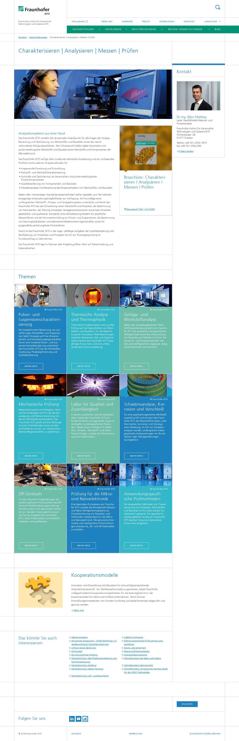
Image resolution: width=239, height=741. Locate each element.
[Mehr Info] (40, 296)
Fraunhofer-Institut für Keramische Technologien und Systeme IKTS (34, 22)
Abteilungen (113, 29)
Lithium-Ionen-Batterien (83, 648)
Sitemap (76, 733)
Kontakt (189, 21)
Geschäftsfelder (83, 29)
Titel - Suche (217, 7)
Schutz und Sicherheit (135, 648)
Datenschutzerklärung (205, 733)
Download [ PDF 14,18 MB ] (141, 209)
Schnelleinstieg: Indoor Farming (87, 669)
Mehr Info (31, 366)
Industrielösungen (144, 29)
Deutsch (23, 37)
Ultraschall (76, 651)
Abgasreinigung (79, 637)
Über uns (107, 21)
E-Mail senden (186, 151)
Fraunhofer (79, 21)
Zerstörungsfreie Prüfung (84, 655)
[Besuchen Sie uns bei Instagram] (85, 719)
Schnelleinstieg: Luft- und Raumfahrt (90, 676)
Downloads (166, 21)
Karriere (127, 21)
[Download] (146, 149)
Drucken (187, 704)
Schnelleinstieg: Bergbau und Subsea (142, 658)
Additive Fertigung (133, 637)
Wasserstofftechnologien (137, 651)
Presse (146, 21)
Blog (218, 29)
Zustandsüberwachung (135, 655)
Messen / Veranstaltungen (185, 29)
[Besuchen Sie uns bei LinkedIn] (72, 719)
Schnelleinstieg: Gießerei (84, 665)
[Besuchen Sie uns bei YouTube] (78, 719)
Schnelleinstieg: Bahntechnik (138, 665)
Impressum (135, 733)
